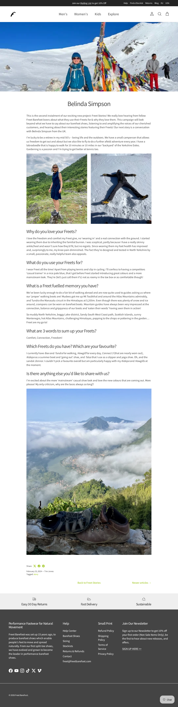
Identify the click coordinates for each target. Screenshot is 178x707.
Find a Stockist (136, 3)
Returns (148, 3)
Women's (81, 14)
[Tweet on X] (34, 566)
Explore (113, 14)
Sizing (66, 641)
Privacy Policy (106, 653)
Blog (157, 3)
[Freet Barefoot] (13, 14)
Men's (63, 14)
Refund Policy (106, 630)
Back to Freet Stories (89, 582)
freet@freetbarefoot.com (77, 661)
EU (162, 3)
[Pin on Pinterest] (43, 566)
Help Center (69, 630)
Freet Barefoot (21, 695)
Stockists (68, 646)
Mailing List (85, 3)
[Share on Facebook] (39, 566)
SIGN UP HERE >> (131, 648)
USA (167, 3)
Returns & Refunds (73, 651)
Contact (67, 656)
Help (126, 3)
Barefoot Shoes (71, 636)
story (36, 574)
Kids (98, 14)
